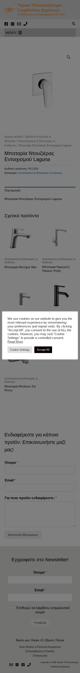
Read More (15, 341)
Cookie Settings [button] (20, 349)
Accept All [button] (43, 349)
